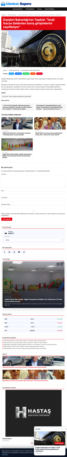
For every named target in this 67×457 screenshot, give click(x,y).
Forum (40, 9)
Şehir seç (7, 236)
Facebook (18, 73)
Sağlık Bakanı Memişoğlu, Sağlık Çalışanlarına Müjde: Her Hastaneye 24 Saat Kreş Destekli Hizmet (30, 344)
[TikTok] (24, 252)
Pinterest (39, 73)
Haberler (3, 15)
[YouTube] (19, 252)
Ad (2, 190)
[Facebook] (4, 252)
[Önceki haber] (58, 264)
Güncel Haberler (17, 9)
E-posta (4, 197)
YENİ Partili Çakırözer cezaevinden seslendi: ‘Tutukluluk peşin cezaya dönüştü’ (25, 340)
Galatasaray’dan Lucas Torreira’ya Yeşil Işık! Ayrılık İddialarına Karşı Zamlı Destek (25, 348)
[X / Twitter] (9, 252)
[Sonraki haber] (61, 264)
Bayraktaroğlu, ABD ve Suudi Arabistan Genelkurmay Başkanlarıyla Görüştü (24, 346)
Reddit (32, 73)
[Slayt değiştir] (30, 443)
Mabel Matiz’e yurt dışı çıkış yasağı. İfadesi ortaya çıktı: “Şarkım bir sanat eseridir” (26, 342)
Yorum (4, 174)
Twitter (11, 73)
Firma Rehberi (30, 9)
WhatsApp (26, 73)
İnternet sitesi (5, 204)
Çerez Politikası (49, 9)
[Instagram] (14, 252)
